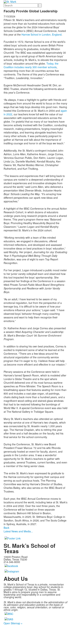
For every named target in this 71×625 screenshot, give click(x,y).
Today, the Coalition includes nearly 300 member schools (31, 65)
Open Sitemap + (13, 623)
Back (6, 527)
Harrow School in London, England (41, 34)
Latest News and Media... (18, 531)
